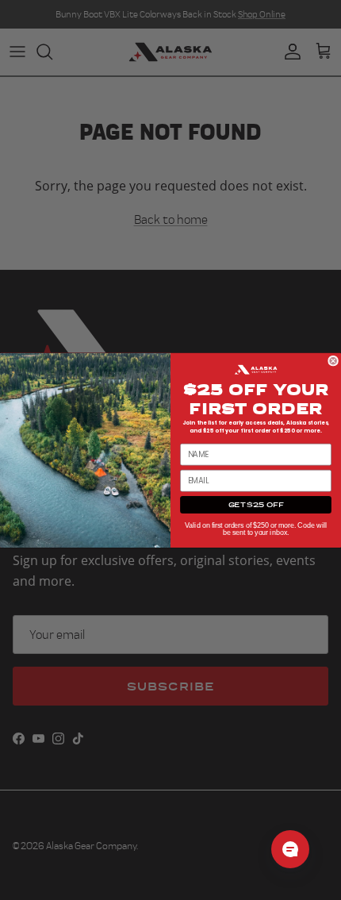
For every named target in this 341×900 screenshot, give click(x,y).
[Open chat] (290, 849)
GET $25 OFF (255, 504)
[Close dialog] (333, 360)
